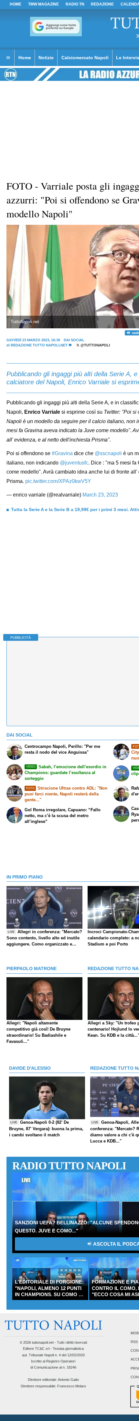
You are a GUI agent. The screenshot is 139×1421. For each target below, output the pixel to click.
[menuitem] (8, 58)
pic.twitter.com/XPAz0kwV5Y (58, 481)
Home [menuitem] (24, 57)
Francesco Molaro (71, 1386)
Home (15, 4)
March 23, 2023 (100, 494)
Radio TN (75, 4)
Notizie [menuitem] (46, 57)
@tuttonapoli (95, 345)
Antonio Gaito (68, 1380)
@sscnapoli (108, 453)
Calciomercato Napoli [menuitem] (85, 57)
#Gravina (62, 453)
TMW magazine (43, 4)
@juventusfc (74, 462)
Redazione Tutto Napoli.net (39, 345)
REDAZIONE (102, 4)
